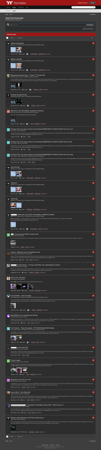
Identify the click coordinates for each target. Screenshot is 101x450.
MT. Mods (13, 266)
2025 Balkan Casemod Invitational (31, 76)
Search (14, 10)
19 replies (22, 70)
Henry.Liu (13, 112)
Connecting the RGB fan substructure (26, 234)
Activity (14, 7)
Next (12, 37)
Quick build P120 (22, 347)
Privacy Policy (45, 445)
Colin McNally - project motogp (21, 295)
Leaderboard (21, 7)
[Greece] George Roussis (19, 95)
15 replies (22, 209)
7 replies (25, 431)
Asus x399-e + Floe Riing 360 (20, 392)
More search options (88, 28)
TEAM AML (14, 199)
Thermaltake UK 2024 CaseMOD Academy (34, 44)
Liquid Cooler (24, 143)
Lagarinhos (13, 393)
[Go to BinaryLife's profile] (8, 315)
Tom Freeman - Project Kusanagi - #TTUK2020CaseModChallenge (32, 328)
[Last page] (15, 38)
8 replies (23, 374)
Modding (23, 130)
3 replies (24, 136)
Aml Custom (13, 349)
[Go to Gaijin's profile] (8, 418)
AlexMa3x (13, 76)
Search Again (90, 24)
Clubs (27, 7)
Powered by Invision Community (50, 447)
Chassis (24, 381)
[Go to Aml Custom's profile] (8, 348)
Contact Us (51, 445)
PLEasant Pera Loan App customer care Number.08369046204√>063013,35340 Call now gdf (41, 142)
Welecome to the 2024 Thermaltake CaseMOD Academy (36, 214)
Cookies (57, 445)
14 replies (25, 272)
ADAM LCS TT (14, 44)
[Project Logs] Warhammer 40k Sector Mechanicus (27, 418)
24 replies (23, 310)
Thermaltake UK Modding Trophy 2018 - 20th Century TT (45, 405)
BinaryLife (13, 316)
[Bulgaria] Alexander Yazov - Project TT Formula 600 (28, 75)
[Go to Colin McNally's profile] (8, 296)
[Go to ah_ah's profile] (8, 328)
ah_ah (12, 329)
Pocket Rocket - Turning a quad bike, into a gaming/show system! (38, 265)
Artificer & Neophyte (17, 43)
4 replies (23, 229)
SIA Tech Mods (14, 406)
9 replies (23, 105)
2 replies (24, 149)
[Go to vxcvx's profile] (8, 129)
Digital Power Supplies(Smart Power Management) (33, 156)
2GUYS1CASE (15, 167)
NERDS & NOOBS (16, 59)
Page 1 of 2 (20, 37)
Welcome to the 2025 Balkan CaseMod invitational (27, 111)
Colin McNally (14, 297)
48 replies (22, 193)
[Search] (94, 7)
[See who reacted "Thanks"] (27, 54)
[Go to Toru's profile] (8, 278)
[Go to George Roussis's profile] (8, 95)
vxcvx (12, 130)
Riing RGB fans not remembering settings (24, 315)
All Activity (8, 10)
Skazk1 (12, 235)
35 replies (25, 89)
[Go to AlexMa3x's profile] (8, 75)
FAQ (23, 235)
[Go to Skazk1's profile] (8, 234)
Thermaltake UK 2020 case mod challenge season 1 (36, 297)
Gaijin (12, 419)
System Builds (29, 253)
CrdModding (13, 361)
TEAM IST (14, 183)
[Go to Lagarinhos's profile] (8, 392)
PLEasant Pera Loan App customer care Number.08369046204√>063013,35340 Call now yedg (42, 154)
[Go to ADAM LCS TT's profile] (8, 43)
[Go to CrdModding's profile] (8, 360)
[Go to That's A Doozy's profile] (8, 252)
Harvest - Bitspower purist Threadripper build (25, 252)
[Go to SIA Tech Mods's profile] (8, 405)
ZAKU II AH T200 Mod (18, 277)
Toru (12, 279)
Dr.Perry (12, 381)
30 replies (22, 54)
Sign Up (92, 2)
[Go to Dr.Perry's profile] (8, 380)
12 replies (25, 290)
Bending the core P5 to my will (21, 379)
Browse (8, 7)
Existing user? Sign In (83, 2)
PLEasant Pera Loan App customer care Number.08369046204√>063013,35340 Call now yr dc (42, 129)
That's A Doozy (14, 253)
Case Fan (25, 316)
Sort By (92, 37)
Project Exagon (15, 360)
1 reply (23, 123)
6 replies (24, 322)
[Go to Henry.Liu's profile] (8, 111)
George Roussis (14, 96)
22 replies (22, 178)
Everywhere (88, 7)
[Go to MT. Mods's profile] (8, 265)
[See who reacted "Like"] (27, 70)
